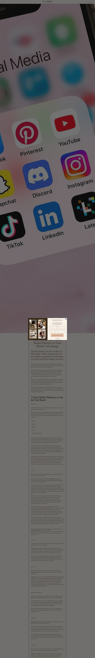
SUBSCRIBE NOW (57, 335)
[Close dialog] (66, 319)
